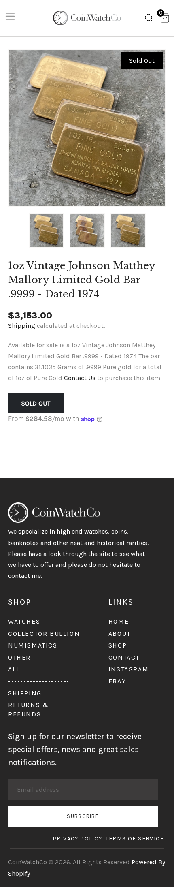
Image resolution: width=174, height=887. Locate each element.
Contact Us (79, 378)
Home (118, 621)
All (14, 669)
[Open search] (149, 19)
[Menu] (10, 18)
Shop (117, 645)
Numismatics (32, 645)
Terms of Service (135, 838)
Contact (124, 657)
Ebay (117, 681)
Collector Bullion (44, 633)
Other (19, 657)
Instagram (128, 669)
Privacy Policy (77, 838)
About (119, 633)
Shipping (21, 325)
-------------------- (39, 681)
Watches (24, 621)
